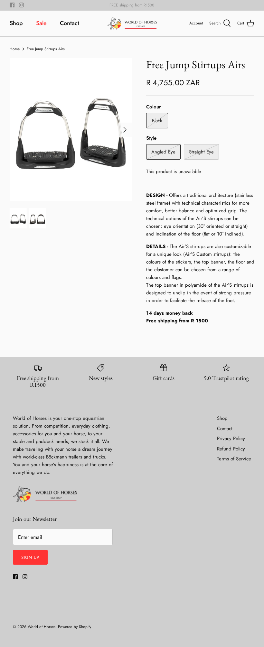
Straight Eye (201, 151)
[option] (71, 129)
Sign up (30, 557)
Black (157, 120)
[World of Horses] (132, 23)
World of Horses (41, 627)
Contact (69, 23)
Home (15, 48)
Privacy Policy (231, 438)
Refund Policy (231, 448)
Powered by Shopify (74, 627)
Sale (41, 23)
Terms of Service (234, 458)
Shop (16, 23)
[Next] (125, 130)
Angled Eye (163, 151)
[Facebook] (12, 5)
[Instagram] (21, 5)
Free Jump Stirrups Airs (46, 48)
